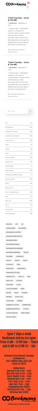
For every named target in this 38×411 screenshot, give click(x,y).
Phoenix (24, 292)
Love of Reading (11, 288)
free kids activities (13, 272)
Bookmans (13, 23)
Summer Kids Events (13, 309)
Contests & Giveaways (17, 49)
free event (10, 268)
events (17, 260)
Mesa (22, 288)
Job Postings (9, 166)
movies (8, 292)
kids (28, 276)
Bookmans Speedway (13, 252)
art (16, 224)
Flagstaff (9, 264)
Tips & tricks (9, 209)
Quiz (6, 196)
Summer (19, 300)
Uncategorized (10, 213)
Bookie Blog (9, 127)
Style (7, 205)
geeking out (10, 276)
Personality (9, 188)
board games (10, 228)
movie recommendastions (13, 175)
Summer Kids (26, 305)
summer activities (12, 305)
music (16, 292)
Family (25, 260)
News (7, 183)
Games (7, 149)
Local (19, 284)
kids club (9, 280)
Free (18, 264)
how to (21, 276)
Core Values (9, 140)
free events (21, 268)
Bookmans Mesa (11, 240)
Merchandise (9, 170)
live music (9, 284)
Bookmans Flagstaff (13, 232)
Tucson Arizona (12, 313)
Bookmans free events (14, 236)
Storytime (10, 300)
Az (22, 224)
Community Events (11, 131)
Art (6, 123)
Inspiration (9, 162)
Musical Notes (12, 52)
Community (20, 256)
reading (9, 296)
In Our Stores (9, 157)
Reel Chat (8, 201)
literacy (19, 280)
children (9, 256)
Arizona (9, 224)
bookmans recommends (14, 248)
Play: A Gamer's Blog (12, 192)
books (26, 252)
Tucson (26, 309)
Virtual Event (11, 317)
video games (25, 313)
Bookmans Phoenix (12, 244)
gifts (6, 153)
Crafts (8, 260)
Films (7, 144)
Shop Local (19, 296)
